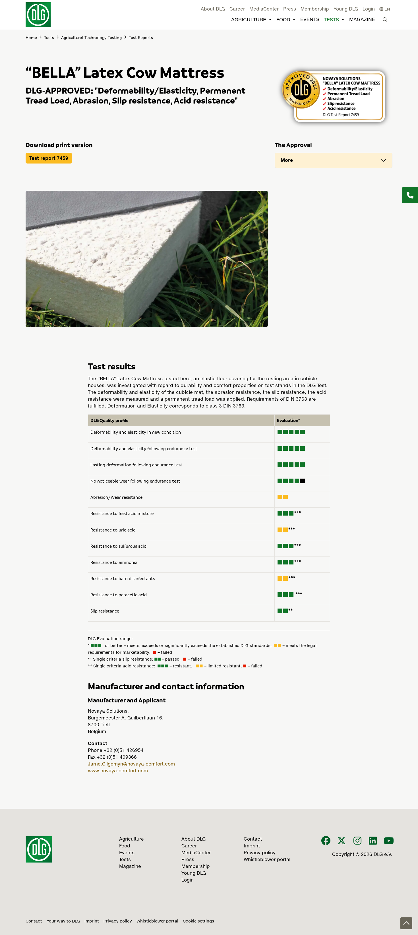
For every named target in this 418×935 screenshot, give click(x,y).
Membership (315, 9)
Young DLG (346, 9)
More (287, 160)
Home (31, 37)
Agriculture (248, 20)
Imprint (91, 921)
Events (309, 19)
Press (289, 9)
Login (369, 9)
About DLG (213, 9)
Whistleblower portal (157, 921)
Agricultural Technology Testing (91, 37)
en (386, 9)
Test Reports (141, 37)
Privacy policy (118, 921)
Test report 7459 (48, 158)
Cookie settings (198, 921)
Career (237, 9)
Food (283, 20)
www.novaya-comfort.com (118, 771)
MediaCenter (264, 9)
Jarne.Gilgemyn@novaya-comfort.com (131, 764)
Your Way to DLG (63, 921)
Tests (331, 20)
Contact (34, 921)
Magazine (362, 19)
